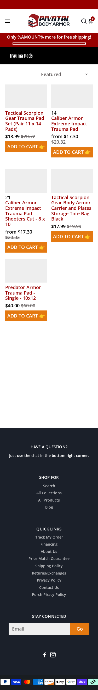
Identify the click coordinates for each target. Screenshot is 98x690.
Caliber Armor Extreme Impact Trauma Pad (69, 123)
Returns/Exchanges (49, 573)
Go (80, 629)
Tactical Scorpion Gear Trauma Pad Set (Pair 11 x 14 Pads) (24, 121)
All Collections (49, 493)
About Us (49, 552)
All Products (49, 500)
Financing (49, 544)
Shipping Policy (49, 566)
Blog (49, 507)
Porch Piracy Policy (49, 595)
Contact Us (49, 588)
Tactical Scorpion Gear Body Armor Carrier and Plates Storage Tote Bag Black (71, 208)
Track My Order (49, 537)
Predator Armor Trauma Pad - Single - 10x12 (23, 293)
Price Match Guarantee (49, 559)
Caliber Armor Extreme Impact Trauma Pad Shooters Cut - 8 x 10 (25, 213)
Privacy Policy (49, 580)
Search (49, 486)
